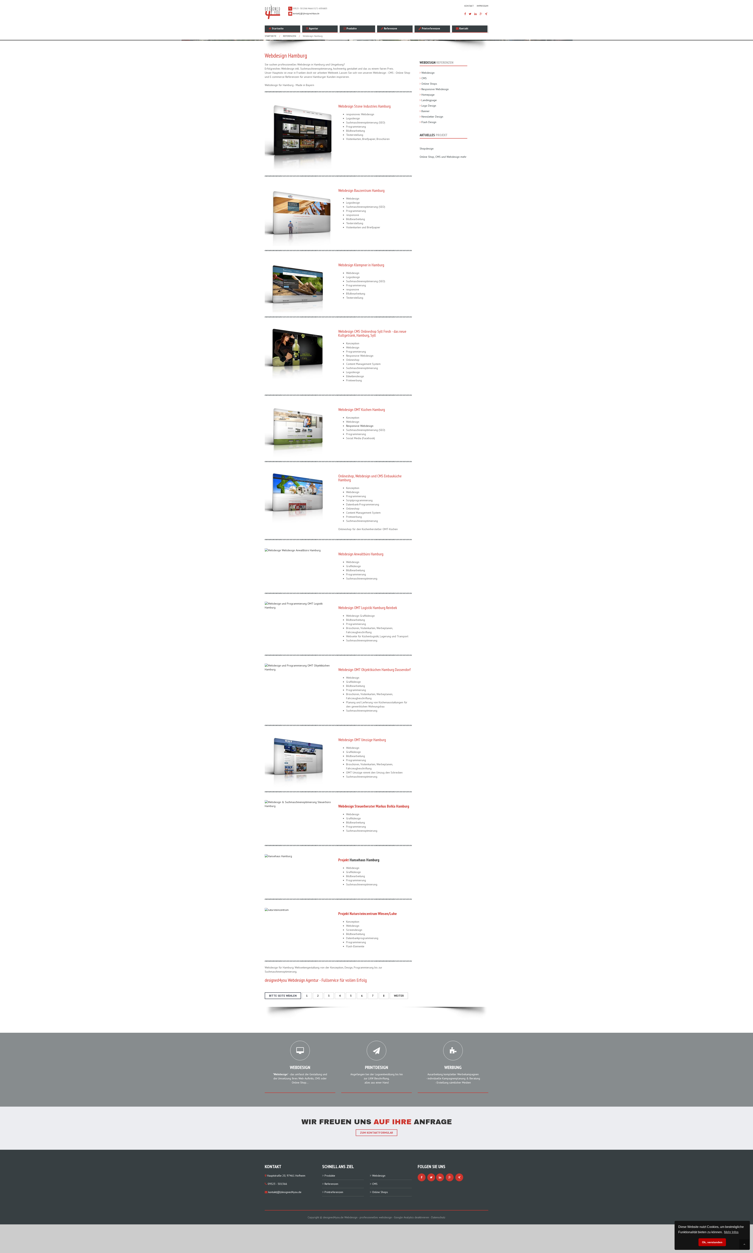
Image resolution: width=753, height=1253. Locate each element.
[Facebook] (465, 14)
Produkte (351, 28)
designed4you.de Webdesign (340, 1217)
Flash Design (428, 122)
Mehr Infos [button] (731, 1232)
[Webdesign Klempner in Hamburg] (294, 285)
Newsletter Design (432, 116)
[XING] (486, 14)
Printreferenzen (430, 28)
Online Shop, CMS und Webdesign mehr (443, 157)
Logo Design (428, 105)
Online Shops (429, 83)
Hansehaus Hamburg (364, 859)
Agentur (313, 28)
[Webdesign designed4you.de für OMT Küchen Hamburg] (294, 430)
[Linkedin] (475, 14)
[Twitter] (470, 14)
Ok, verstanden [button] (712, 1242)
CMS (424, 78)
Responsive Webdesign (359, 426)
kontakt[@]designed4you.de (306, 13)
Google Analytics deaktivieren (411, 1217)
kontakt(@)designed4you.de (284, 1192)
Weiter (399, 995)
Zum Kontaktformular (376, 1132)
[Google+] (481, 14)
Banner (425, 111)
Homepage (428, 94)
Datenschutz (438, 1217)
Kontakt (469, 6)
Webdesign (428, 72)
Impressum (482, 6)
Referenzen (390, 28)
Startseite (277, 28)
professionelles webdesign (376, 1217)
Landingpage (429, 100)
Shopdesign (427, 148)
